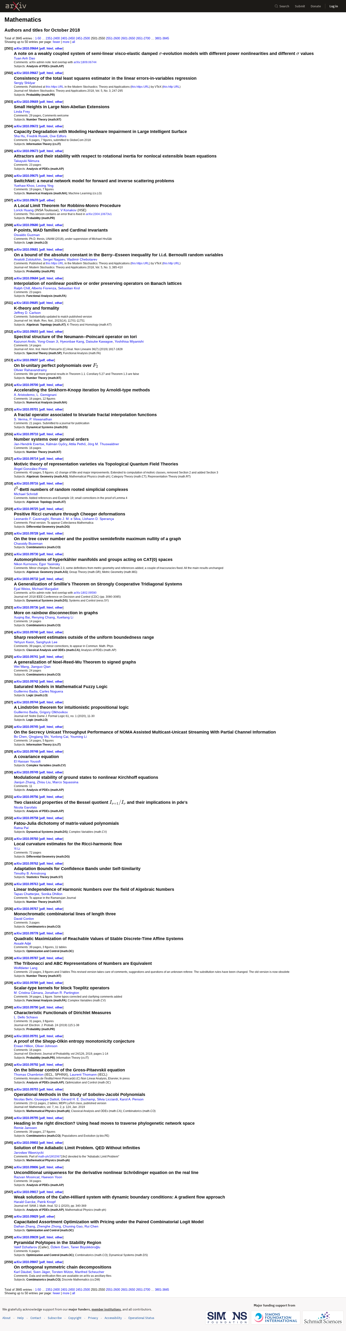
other (59, 48)
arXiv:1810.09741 (26, 657)
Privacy (93, 1318)
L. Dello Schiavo (26, 1017)
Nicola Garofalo (25, 807)
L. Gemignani (46, 395)
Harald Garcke (25, 1202)
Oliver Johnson (46, 1046)
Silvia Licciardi (107, 1099)
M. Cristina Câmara (28, 993)
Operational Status (141, 1318)
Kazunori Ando (25, 341)
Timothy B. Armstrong (30, 873)
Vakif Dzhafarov (25, 1247)
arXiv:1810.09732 (26, 579)
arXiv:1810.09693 (26, 331)
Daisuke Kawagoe (99, 341)
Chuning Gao (73, 1226)
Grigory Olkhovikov (54, 712)
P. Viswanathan (40, 419)
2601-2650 (128, 38)
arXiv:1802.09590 (85, 592)
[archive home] (16, 6)
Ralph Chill (22, 288)
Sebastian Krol (69, 288)
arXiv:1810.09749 (26, 772)
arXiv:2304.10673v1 (99, 214)
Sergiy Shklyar (24, 83)
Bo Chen (20, 736)
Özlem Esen (60, 1247)
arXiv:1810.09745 (26, 727)
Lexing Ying (44, 185)
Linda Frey (22, 111)
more (66, 42)
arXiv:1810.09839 (26, 1237)
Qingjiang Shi (38, 736)
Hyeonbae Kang (72, 341)
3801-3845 (162, 38)
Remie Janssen (25, 1128)
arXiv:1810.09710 (26, 434)
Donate (316, 6)
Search (284, 6)
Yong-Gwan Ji (47, 341)
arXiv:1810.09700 (26, 385)
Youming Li (78, 736)
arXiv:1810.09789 (26, 983)
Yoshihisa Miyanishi (129, 341)
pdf (42, 48)
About (6, 1318)
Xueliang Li (65, 617)
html (50, 48)
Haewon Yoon (51, 1177)
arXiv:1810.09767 (26, 909)
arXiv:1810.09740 (26, 632)
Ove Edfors (58, 136)
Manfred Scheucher (89, 1272)
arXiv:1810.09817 (26, 1192)
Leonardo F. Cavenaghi (31, 519)
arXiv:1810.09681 (26, 249)
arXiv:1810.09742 (26, 681)
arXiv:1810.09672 (26, 126)
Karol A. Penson (132, 1099)
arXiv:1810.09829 (26, 1216)
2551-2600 (113, 38)
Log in (334, 6)
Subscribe (55, 1318)
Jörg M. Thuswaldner (103, 444)
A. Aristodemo (24, 395)
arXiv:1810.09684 (26, 278)
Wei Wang (21, 666)
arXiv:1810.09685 (26, 303)
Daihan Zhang (24, 1226)
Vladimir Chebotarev (82, 259)
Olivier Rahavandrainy (30, 370)
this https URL (55, 86)
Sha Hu (19, 136)
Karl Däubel (22, 1272)
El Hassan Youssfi (27, 761)
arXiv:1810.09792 (26, 1064)
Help (20, 1318)
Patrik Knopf (46, 1202)
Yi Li (17, 848)
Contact (35, 1318)
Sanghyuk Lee (46, 642)
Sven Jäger (41, 1272)
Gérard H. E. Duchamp (78, 1099)
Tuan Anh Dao (24, 58)
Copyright (74, 1318)
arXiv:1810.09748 (26, 751)
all (73, 42)
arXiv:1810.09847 (26, 1262)
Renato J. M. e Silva (65, 519)
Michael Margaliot (45, 589)
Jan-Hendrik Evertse (29, 444)
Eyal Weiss (22, 589)
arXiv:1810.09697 (26, 360)
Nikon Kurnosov (25, 564)
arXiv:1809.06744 (85, 62)
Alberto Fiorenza (44, 288)
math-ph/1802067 (49, 1156)
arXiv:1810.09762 (26, 863)
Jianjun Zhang (24, 782)
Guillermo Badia (26, 691)
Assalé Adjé (22, 943)
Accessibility (113, 1318)
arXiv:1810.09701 (26, 409)
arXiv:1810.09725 (26, 509)
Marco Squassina (65, 782)
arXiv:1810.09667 (26, 73)
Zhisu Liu (44, 782)
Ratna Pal (21, 828)
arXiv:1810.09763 (26, 884)
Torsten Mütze (62, 1272)
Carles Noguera (51, 691)
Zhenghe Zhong (49, 1226)
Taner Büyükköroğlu (85, 1247)
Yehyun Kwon (24, 642)
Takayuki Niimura (26, 161)
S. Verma (21, 419)
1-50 (38, 38)
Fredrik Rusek (37, 136)
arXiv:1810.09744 (26, 702)
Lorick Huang (24, 210)
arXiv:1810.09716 (26, 483)
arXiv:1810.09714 (26, 458)
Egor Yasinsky (49, 564)
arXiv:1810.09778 (26, 933)
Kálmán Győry (56, 444)
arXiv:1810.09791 (26, 1036)
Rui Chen (91, 1226)
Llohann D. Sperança (98, 519)
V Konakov (68, 210)
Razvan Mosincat (27, 1177)
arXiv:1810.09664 (26, 48)
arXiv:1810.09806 (26, 1167)
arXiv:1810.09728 (26, 533)
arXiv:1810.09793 (26, 1089)
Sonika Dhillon (51, 894)
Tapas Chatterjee (26, 894)
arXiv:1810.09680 (26, 225)
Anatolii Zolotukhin (27, 259)
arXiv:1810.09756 (26, 797)
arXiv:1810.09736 (26, 607)
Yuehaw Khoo (24, 185)
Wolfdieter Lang (25, 968)
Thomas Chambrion (29, 1074)
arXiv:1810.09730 (26, 554)
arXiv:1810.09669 (26, 102)
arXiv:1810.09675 (26, 176)
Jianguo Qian (41, 666)
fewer (56, 42)
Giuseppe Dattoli (46, 1099)
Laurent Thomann (83, 1074)
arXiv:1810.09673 (26, 151)
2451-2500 (83, 38)
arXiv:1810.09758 (26, 818)
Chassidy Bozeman (28, 543)
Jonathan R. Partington (62, 993)
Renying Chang (43, 617)
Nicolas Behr (23, 1099)
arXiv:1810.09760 (26, 839)
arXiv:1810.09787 (26, 958)
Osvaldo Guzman (27, 235)
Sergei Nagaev (54, 259)
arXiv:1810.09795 (26, 1118)
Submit (300, 6)
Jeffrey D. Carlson (27, 313)
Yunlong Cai (59, 736)
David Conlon (24, 919)
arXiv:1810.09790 (26, 1007)
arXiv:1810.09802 (26, 1142)
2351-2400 (53, 38)
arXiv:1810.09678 (26, 200)
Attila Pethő (77, 444)
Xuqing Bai (22, 617)
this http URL (171, 86)
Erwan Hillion (23, 1046)
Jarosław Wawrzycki (29, 1152)
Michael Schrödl (26, 494)
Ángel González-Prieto (30, 469)
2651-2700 (143, 38)
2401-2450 (68, 38)
